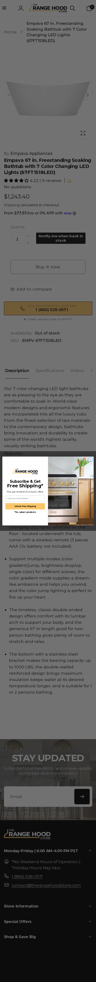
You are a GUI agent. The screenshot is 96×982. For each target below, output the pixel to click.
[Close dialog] (91, 459)
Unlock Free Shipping (25, 506)
